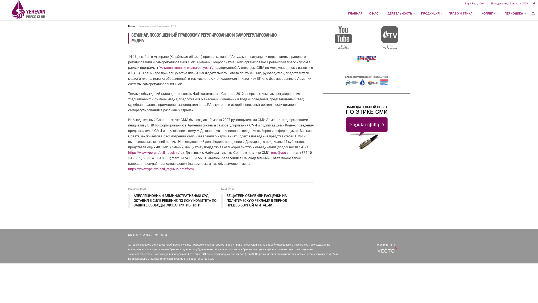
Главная (355, 13)
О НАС (373, 13)
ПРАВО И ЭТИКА (460, 13)
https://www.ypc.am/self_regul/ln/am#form (161, 169)
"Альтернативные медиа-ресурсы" (185, 68)
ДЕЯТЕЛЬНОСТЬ (400, 13)
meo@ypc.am (281, 153)
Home (131, 26)
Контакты (160, 234)
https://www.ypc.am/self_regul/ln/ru (155, 153)
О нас (146, 234)
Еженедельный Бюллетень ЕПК (157, 26)
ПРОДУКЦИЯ (430, 13)
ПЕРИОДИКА (514, 13)
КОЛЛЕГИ (488, 13)
